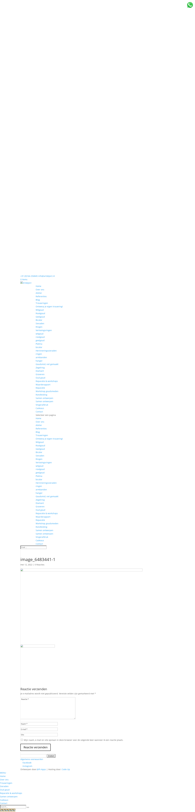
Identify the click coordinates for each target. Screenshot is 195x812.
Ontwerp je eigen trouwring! (49, 306)
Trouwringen (42, 303)
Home (38, 286)
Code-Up (66, 769)
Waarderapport (43, 384)
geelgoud (40, 340)
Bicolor (39, 320)
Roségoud (40, 313)
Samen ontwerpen (44, 398)
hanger (39, 360)
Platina (39, 343)
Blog (38, 299)
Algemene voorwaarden (31, 759)
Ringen (39, 327)
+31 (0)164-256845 (29, 276)
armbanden (41, 357)
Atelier (39, 293)
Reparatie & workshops (47, 381)
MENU (3, 772)
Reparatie (40, 387)
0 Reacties (39, 564)
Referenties (41, 296)
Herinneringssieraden (46, 350)
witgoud (39, 333)
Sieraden (40, 323)
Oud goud (40, 377)
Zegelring (40, 367)
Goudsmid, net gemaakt (47, 364)
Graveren (40, 374)
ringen (39, 354)
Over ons (40, 289)
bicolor (39, 347)
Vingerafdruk (42, 404)
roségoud (40, 337)
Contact (39, 411)
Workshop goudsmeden (47, 391)
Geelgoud (40, 316)
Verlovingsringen (44, 330)
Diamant (40, 371)
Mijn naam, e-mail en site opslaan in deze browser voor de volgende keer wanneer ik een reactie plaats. (73, 740)
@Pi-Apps (41, 769)
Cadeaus (40, 408)
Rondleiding (41, 394)
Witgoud (40, 310)
